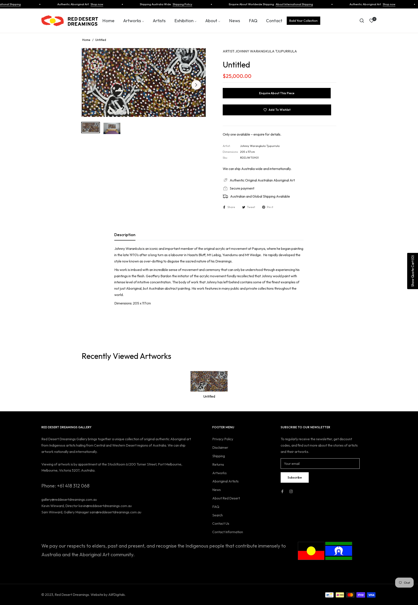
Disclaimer (220, 447)
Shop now (88, 4)
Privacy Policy (222, 439)
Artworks (219, 473)
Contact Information (227, 532)
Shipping (218, 456)
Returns (218, 464)
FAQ (215, 506)
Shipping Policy (174, 4)
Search (217, 515)
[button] (362, 20)
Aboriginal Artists (225, 481)
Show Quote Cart (412, 271)
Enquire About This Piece (276, 93)
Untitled (209, 396)
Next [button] (196, 85)
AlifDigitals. (117, 594)
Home (86, 40)
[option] (144, 82)
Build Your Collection (303, 21)
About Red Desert (226, 498)
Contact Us (220, 523)
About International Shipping (285, 4)
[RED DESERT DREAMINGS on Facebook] (282, 491)
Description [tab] (124, 234)
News (216, 489)
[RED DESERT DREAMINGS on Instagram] (291, 491)
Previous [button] (91, 85)
